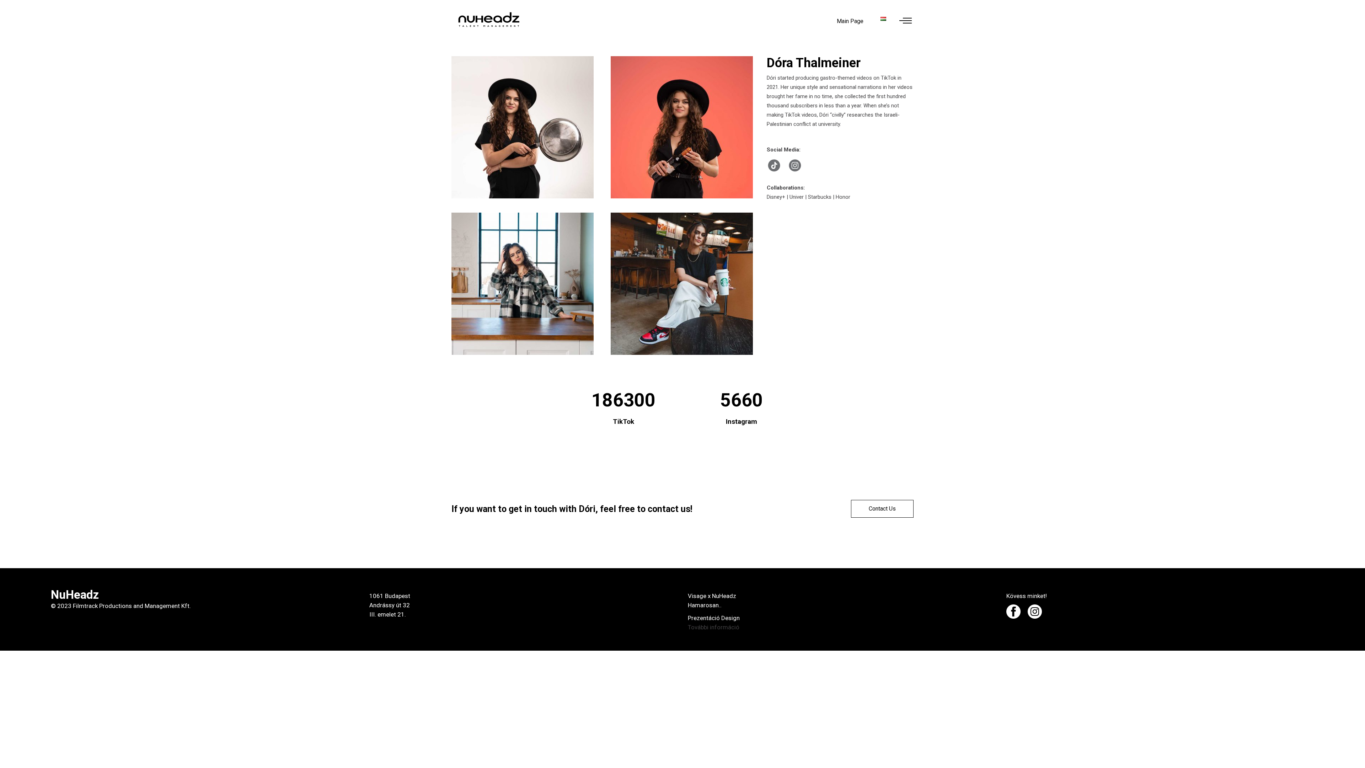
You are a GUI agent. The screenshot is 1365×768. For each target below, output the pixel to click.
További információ (713, 627)
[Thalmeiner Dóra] (523, 127)
